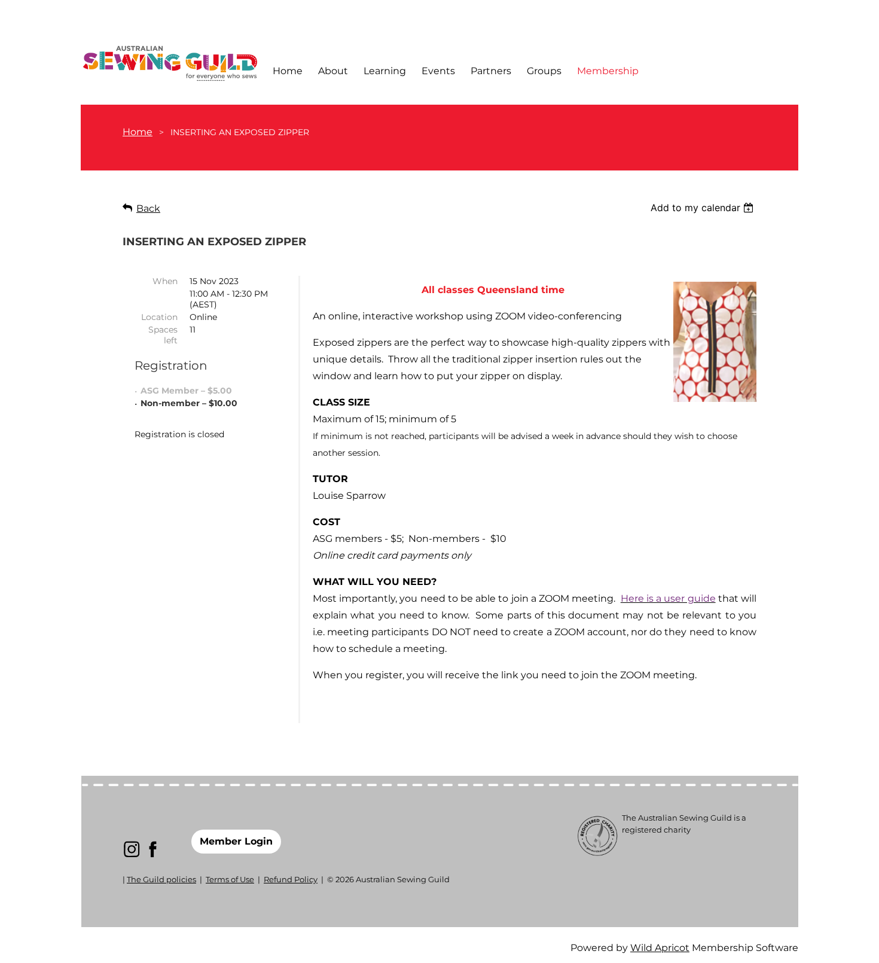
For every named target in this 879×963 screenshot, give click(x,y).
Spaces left (163, 335)
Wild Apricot (659, 947)
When (165, 281)
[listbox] (703, 207)
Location (159, 317)
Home (137, 132)
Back (148, 208)
